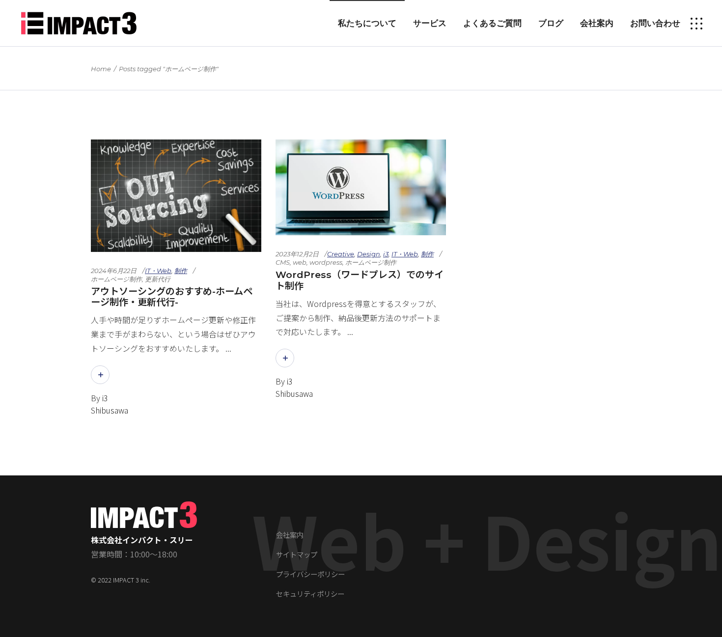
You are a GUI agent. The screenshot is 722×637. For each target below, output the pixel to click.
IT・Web (158, 271)
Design (368, 254)
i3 (386, 254)
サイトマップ (296, 554)
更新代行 (157, 279)
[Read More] (100, 374)
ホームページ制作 (116, 279)
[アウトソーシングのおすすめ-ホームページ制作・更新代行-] (176, 195)
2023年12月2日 (297, 254)
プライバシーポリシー (310, 574)
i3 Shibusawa (109, 404)
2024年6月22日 (114, 271)
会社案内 (290, 534)
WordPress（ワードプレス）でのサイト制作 (360, 280)
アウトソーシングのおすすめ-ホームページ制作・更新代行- (171, 296)
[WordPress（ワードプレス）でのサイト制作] (361, 187)
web (299, 262)
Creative (340, 254)
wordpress (325, 262)
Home (101, 69)
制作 (180, 271)
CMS (283, 262)
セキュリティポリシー (310, 593)
